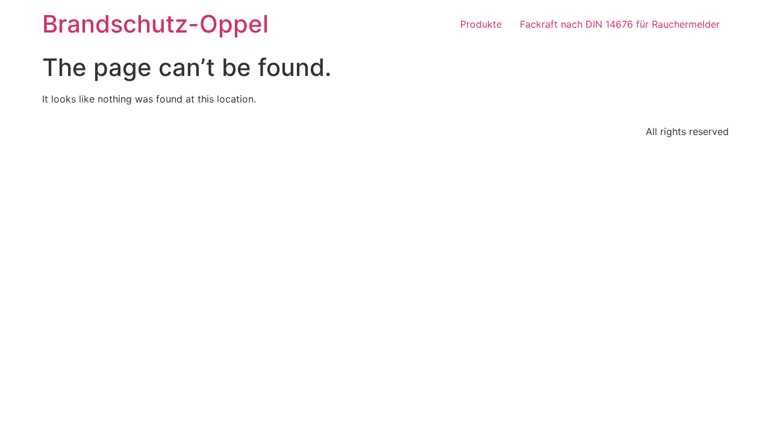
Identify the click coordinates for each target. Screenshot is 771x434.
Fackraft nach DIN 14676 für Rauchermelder (620, 24)
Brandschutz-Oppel (155, 24)
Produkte (481, 24)
